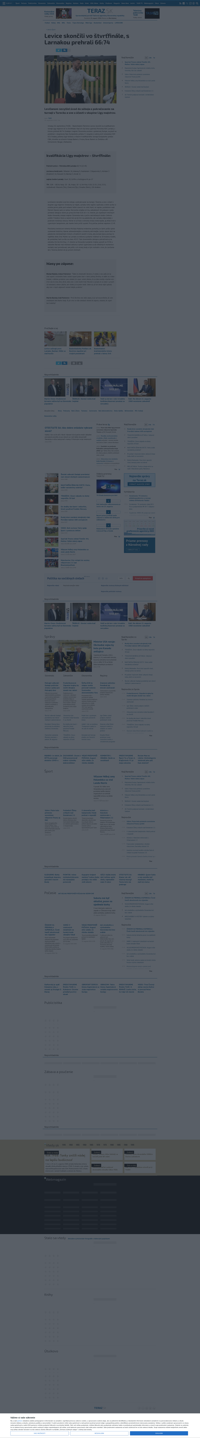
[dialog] (100, 1425)
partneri (19, 1421)
